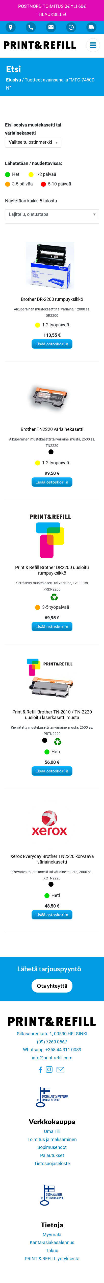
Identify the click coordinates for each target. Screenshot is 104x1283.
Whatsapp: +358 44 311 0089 (52, 1049)
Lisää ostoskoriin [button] (52, 343)
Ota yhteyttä (52, 986)
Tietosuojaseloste (52, 1163)
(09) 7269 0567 (52, 1041)
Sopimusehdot (52, 1147)
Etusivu (13, 79)
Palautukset (52, 1155)
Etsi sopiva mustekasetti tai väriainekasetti (33, 129)
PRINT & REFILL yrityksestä (52, 1258)
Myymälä (52, 1234)
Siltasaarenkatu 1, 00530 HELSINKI (52, 1033)
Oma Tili (52, 1131)
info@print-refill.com (52, 1057)
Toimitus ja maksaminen (52, 1139)
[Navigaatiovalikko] (93, 45)
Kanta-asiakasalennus (52, 1242)
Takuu (52, 1250)
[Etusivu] (40, 45)
